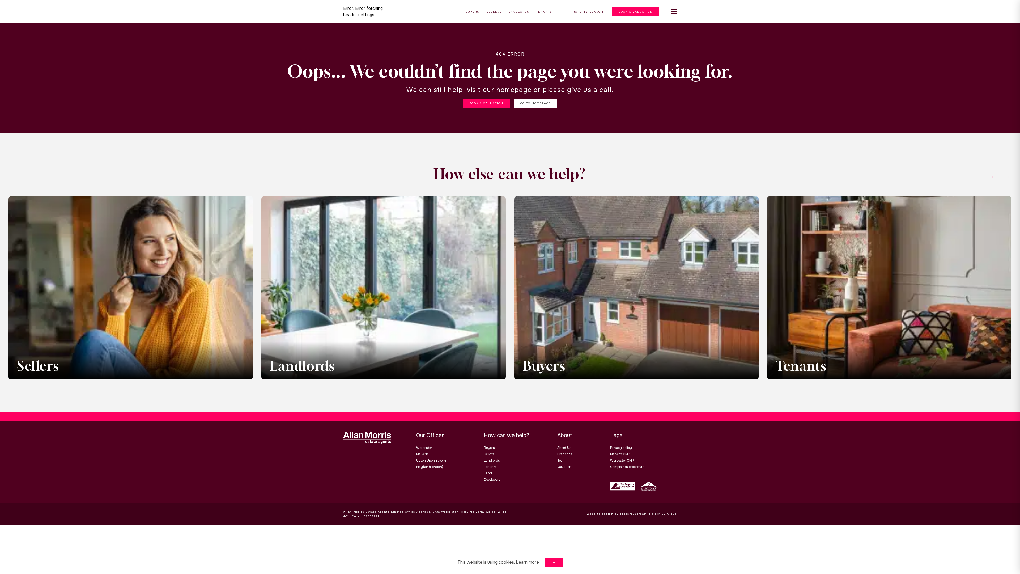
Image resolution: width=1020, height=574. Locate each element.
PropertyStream (633, 514)
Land (488, 473)
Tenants (490, 467)
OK (554, 562)
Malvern (422, 454)
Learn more (527, 562)
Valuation (564, 467)
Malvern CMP (620, 454)
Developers (492, 480)
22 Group (669, 514)
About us (564, 448)
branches (564, 454)
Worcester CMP (622, 460)
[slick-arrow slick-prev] (1006, 177)
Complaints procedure (627, 467)
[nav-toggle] (674, 12)
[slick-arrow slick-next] (995, 177)
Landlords (492, 460)
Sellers (489, 454)
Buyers (489, 448)
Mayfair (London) (429, 467)
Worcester (424, 448)
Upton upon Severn (431, 460)
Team (561, 460)
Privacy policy (621, 448)
